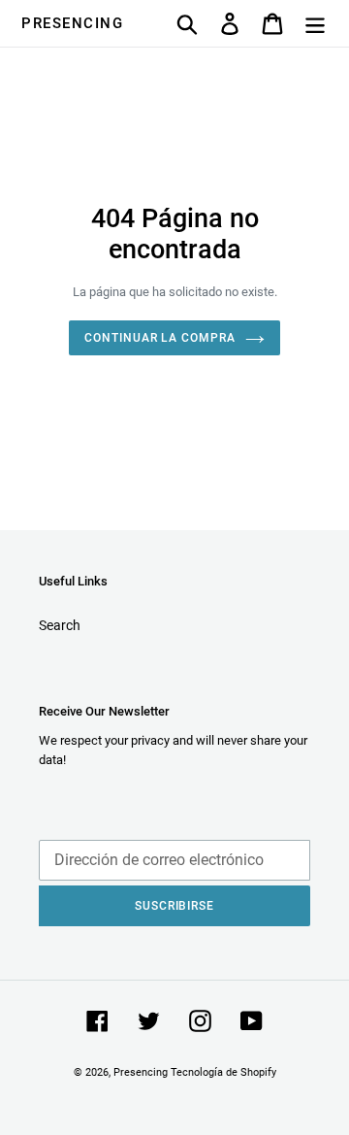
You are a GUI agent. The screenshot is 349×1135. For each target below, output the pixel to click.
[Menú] (315, 24)
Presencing (72, 23)
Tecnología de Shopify (223, 1072)
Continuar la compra (160, 338)
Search (59, 625)
